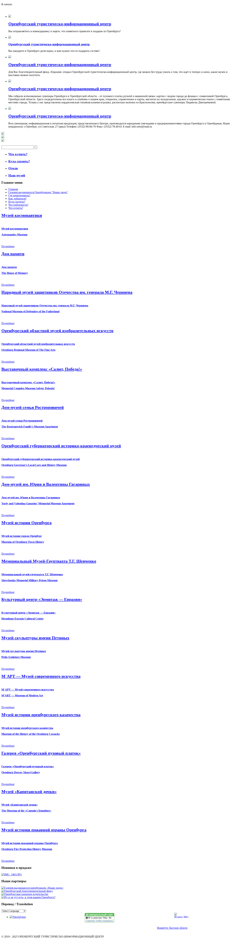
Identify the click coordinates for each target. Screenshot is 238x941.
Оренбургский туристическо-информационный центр (59, 24)
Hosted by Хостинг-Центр (172, 927)
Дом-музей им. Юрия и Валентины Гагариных (45, 484)
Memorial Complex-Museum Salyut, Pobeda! (28, 388)
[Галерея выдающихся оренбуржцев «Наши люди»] (32, 887)
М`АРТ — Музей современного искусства (40, 676)
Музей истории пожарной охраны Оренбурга (43, 830)
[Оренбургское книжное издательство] (24, 894)
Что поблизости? (18, 204)
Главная (13, 189)
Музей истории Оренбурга (26, 522)
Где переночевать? (19, 195)
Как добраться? (17, 198)
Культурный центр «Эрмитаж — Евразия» (41, 599)
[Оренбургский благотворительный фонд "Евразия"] (27, 891)
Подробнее (7, 246)
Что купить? (15, 207)
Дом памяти (12, 254)
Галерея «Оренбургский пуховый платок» (41, 753)
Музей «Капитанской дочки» (29, 791)
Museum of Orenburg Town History (22, 541)
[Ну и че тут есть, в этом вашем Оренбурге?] (28, 897)
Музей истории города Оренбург (21, 536)
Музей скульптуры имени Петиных (35, 638)
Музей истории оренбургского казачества (40, 714)
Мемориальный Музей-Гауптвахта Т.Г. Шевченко (48, 561)
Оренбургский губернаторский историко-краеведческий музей (61, 446)
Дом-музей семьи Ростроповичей (32, 407)
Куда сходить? (16, 201)
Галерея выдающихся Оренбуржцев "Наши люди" (38, 192)
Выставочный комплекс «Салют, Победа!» (41, 369)
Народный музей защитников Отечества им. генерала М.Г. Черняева (66, 292)
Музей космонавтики (21, 215)
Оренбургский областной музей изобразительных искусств (57, 330)
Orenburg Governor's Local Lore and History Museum (34, 465)
